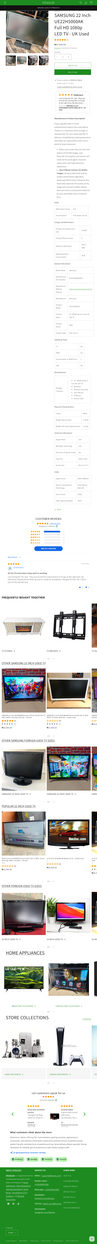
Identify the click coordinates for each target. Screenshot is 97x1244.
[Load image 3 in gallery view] (33, 60)
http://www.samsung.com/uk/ (80, 289)
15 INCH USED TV (10, 939)
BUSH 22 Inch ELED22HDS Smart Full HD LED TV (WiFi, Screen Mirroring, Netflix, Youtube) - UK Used (23, 859)
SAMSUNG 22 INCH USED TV (60, 794)
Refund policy (23, 1241)
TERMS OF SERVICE (70, 1186)
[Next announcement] (92, 8)
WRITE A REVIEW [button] (48, 548)
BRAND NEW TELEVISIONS (22, 1006)
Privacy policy (34, 1241)
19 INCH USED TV (55, 939)
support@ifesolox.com (51, 1175)
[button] (5, 2)
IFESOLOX (14, 1241)
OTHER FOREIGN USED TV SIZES (22, 886)
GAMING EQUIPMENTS (59, 1074)
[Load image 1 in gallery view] (11, 60)
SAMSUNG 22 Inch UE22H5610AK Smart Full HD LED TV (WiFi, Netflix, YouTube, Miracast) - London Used (68, 716)
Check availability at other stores (69, 87)
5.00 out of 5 (54, 523)
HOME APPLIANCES (25, 953)
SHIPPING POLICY (70, 1202)
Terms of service (46, 1241)
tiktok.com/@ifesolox (52, 1203)
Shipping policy (58, 1241)
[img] (14, 564)
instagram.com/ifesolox (45, 1212)
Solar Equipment (23, 1186)
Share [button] (59, 509)
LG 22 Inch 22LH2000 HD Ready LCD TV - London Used (65, 858)
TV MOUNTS (52, 651)
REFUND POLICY (69, 1197)
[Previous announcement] (4, 8)
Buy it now (72, 72)
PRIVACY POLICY (69, 1192)
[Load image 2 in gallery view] (22, 60)
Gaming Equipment (14, 1189)
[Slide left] (43, 658)
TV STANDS (7, 651)
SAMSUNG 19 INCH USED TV (15, 794)
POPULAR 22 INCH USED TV (19, 806)
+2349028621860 (42, 1184)
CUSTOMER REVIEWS (71, 1181)
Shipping (57, 48)
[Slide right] (53, 658)
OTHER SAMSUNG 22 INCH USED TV (24, 663)
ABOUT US (67, 1176)
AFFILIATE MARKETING (71, 1208)
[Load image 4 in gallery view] (44, 60)
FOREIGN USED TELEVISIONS (67, 1006)
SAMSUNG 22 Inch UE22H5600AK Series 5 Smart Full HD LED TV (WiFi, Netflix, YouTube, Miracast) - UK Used (23, 716)
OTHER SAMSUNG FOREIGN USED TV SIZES (28, 740)
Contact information (72, 1241)
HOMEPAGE (87, 1019)
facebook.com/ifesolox (45, 1198)
